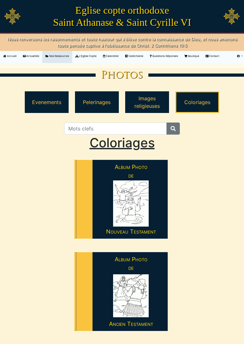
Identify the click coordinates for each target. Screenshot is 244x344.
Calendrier (112, 56)
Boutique (193, 56)
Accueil (13, 56)
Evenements (46, 102)
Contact (213, 56)
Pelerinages (97, 102)
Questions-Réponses (165, 56)
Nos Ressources (59, 56)
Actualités (32, 56)
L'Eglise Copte (87, 56)
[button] (239, 56)
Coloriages (197, 102)
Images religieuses (147, 102)
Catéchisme (135, 56)
